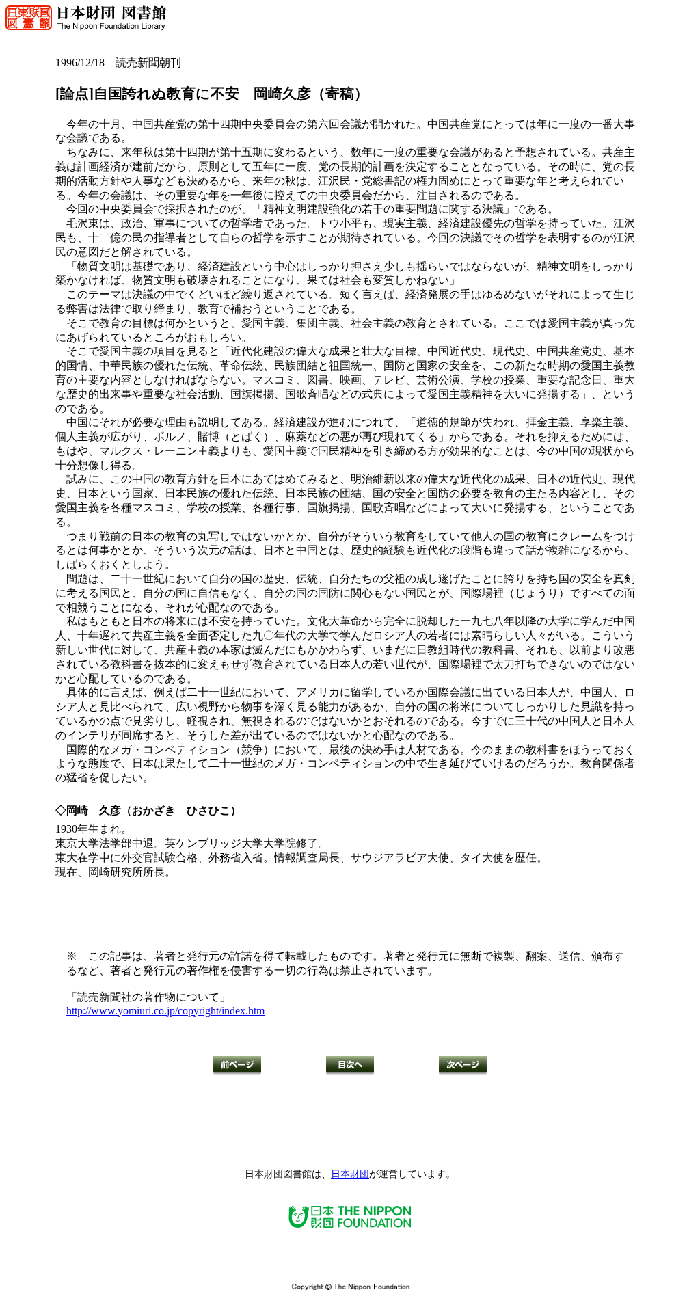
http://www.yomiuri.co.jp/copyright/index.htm (165, 1011)
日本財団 (350, 1174)
